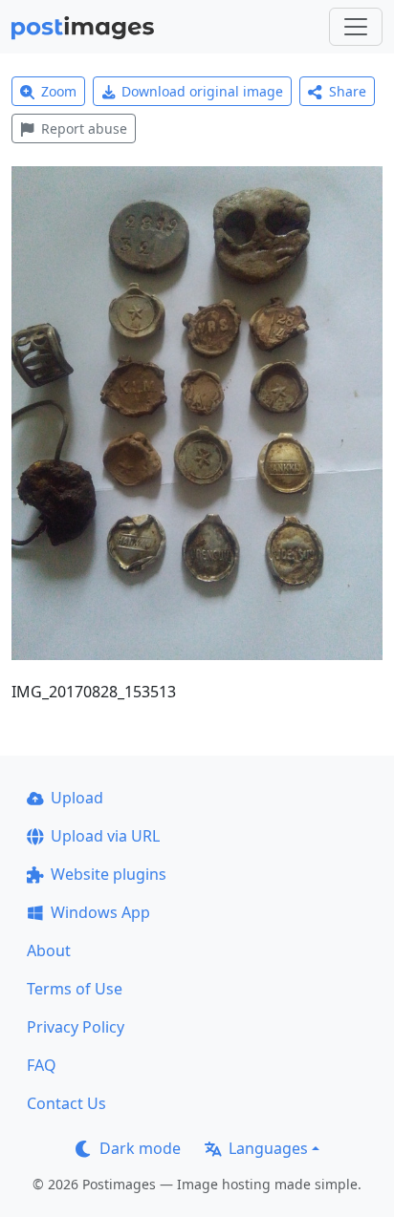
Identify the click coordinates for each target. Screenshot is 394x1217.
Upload (77, 797)
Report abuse (84, 128)
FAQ (41, 1065)
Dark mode (140, 1148)
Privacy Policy (75, 1026)
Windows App (100, 912)
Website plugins (108, 874)
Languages (268, 1148)
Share (347, 91)
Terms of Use (74, 988)
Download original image (202, 91)
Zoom (59, 91)
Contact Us (66, 1103)
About (49, 950)
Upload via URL (105, 835)
